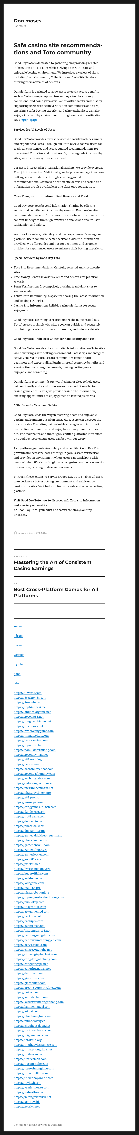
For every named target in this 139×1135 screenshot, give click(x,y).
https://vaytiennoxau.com (31, 1087)
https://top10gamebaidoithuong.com (39, 897)
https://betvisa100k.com (30, 945)
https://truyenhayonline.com (33, 1078)
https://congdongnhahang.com (35, 959)
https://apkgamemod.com (31, 911)
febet (17, 683)
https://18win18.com (28, 693)
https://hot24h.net (27, 992)
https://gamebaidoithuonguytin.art (38, 835)
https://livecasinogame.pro (32, 868)
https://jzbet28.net (27, 864)
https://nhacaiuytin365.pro (32, 792)
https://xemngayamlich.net (32, 1097)
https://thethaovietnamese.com (35, 1044)
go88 (17, 673)
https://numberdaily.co (29, 1021)
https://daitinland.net (29, 973)
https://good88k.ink (27, 859)
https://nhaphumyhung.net (33, 1016)
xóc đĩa (18, 635)
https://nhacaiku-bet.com (31, 840)
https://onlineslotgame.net (32, 712)
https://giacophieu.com (30, 983)
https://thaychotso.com (30, 906)
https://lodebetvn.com (29, 878)
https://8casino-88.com (30, 697)
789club (19, 654)
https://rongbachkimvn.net (32, 721)
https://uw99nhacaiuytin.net (33, 788)
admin (22, 533)
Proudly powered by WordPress (46, 1124)
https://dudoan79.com (29, 821)
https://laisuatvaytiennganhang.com (39, 1002)
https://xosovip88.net (29, 716)
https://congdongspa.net (31, 964)
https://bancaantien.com (31, 740)
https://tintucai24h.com (30, 1059)
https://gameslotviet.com (31, 854)
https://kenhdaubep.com (31, 997)
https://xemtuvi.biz (27, 1101)
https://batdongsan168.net (32, 930)
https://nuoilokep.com (29, 902)
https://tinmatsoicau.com (31, 735)
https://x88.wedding (28, 759)
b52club (19, 664)
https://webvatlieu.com (29, 1092)
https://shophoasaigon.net (32, 1025)
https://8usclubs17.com (29, 702)
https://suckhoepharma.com (33, 1030)
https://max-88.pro (27, 887)
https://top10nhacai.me (30, 707)
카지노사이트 (29, 120)
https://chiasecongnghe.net (33, 949)
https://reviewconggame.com (34, 731)
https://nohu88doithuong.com (35, 750)
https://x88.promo (26, 797)
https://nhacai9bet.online (31, 892)
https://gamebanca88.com (32, 845)
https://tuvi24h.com (27, 1082)
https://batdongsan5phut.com (34, 935)
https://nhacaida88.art (29, 826)
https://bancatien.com (29, 764)
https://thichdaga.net (28, 726)
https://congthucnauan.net (32, 968)
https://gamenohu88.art (30, 849)
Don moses (27, 21)
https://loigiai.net (26, 1011)
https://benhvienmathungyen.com (37, 940)
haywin (19, 645)
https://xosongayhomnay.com (34, 773)
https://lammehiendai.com (32, 1006)
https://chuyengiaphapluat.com (35, 954)
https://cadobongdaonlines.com (35, 783)
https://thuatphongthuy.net (33, 1049)
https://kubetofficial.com (31, 873)
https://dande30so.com (29, 811)
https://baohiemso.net (29, 925)
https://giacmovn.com (29, 978)
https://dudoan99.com (29, 830)
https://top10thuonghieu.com (34, 1068)
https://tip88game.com (29, 816)
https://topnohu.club (28, 745)
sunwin (19, 626)
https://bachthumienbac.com (34, 769)
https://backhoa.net (27, 916)
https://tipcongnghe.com (31, 1063)
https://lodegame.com (29, 883)
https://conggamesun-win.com (35, 807)
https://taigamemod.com (31, 1035)
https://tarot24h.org (28, 1040)
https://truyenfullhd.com (31, 1073)
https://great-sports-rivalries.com (37, 987)
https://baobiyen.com (28, 921)
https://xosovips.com (28, 802)
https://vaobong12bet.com (32, 778)
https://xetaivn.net (27, 1106)
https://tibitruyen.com (29, 1054)
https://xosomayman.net (31, 754)
